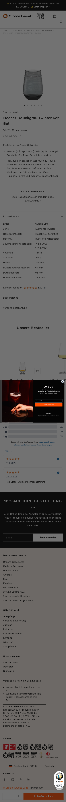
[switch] (59, 785)
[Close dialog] (62, 381)
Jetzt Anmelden (49, 405)
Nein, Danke (48, 413)
